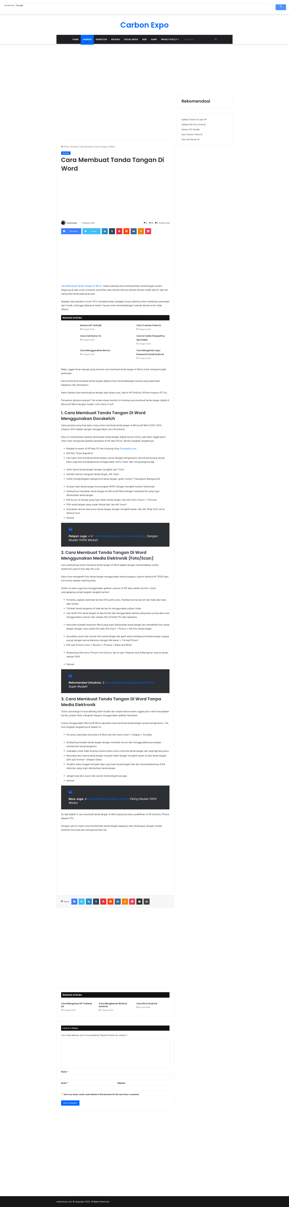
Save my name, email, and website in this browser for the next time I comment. (101, 1094)
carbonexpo (72, 223)
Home (76, 39)
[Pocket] (148, 231)
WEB (144, 39)
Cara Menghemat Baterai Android (113, 1005)
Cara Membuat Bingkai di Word (108, 799)
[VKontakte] (134, 231)
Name (64, 1071)
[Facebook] (74, 902)
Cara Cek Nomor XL (90, 335)
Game (154, 39)
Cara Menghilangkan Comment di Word (119, 536)
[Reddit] (126, 231)
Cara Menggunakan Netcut (95, 350)
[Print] (147, 902)
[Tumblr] (112, 231)
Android (87, 39)
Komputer (101, 39)
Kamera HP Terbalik (91, 325)
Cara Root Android (146, 1003)
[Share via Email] (139, 902)
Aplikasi (115, 39)
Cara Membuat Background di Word (129, 682)
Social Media (131, 39)
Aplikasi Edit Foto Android (194, 124)
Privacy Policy (169, 39)
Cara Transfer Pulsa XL (148, 325)
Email (64, 1083)
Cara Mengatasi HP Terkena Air (76, 1005)
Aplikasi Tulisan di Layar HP (194, 119)
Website (121, 1083)
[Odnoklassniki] (141, 231)
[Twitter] (82, 902)
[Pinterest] (119, 231)
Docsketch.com (128, 448)
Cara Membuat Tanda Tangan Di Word (81, 285)
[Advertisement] (144, 68)
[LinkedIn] (105, 231)
